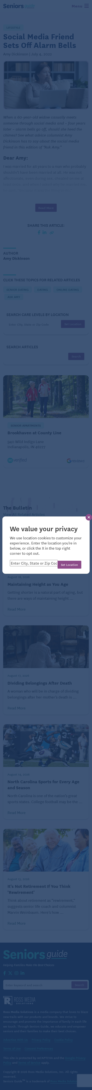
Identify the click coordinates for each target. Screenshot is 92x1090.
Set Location (69, 564)
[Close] (89, 517)
